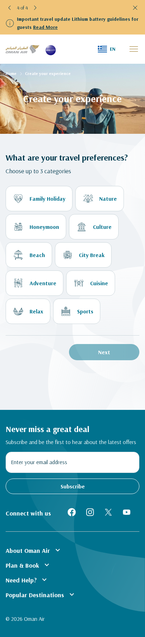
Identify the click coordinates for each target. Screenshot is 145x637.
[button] (10, 8)
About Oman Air (34, 550)
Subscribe (73, 486)
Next (104, 352)
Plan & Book (28, 565)
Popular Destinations (41, 594)
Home (11, 73)
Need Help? (27, 579)
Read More (45, 27)
